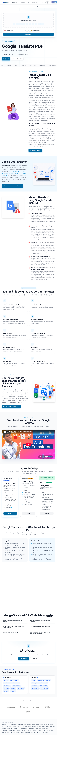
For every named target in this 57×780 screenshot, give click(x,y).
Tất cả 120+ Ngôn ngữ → (49, 763)
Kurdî (12, 728)
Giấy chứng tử (19, 757)
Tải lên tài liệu (23, 658)
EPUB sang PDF (44, 688)
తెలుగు (3, 732)
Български (20, 724)
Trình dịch (6, 2)
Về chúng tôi (4, 741)
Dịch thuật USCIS (19, 747)
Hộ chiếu (17, 759)
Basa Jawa (52, 726)
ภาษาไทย (7, 732)
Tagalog (18, 732)
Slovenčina (28, 730)
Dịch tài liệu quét (15, 682)
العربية (8, 724)
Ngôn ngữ (14, 2)
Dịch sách (13, 688)
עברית (22, 726)
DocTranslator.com (7, 390)
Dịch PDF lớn (7, 682)
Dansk (37, 724)
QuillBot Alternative (6, 765)
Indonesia (39, 726)
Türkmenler (12, 732)
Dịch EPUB (6, 688)
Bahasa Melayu (24, 728)
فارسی (6, 726)
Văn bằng (18, 761)
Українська (27, 732)
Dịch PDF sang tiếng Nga (49, 761)
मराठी (19, 728)
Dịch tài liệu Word (14, 680)
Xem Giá (34, 658)
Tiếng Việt (36, 732)
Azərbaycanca (14, 724)
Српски (43, 730)
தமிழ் (52, 730)
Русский (23, 730)
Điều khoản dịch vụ (12, 741)
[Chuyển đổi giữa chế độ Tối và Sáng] (42, 2)
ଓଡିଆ (40, 728)
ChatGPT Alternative (6, 748)
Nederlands (31, 728)
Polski (47, 728)
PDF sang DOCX (35, 682)
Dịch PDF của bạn (36, 150)
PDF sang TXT (44, 682)
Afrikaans (4, 724)
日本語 (47, 726)
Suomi (10, 726)
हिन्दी (26, 726)
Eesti (3, 726)
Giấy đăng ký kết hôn (20, 753)
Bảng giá (23, 2)
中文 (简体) (41, 732)
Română (18, 730)
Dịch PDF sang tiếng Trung (49, 757)
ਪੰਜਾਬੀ (43, 728)
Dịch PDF (7, 58)
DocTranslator (6, 739)
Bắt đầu (10, 513)
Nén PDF (34, 680)
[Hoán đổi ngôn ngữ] (28, 30)
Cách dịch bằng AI (34, 756)
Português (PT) (12, 730)
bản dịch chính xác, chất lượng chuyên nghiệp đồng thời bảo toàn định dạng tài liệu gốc (14, 173)
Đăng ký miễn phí (17, 58)
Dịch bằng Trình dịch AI (35, 754)
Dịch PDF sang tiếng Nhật (49, 759)
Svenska (48, 730)
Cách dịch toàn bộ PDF (35, 752)
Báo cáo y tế (18, 749)
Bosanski (29, 724)
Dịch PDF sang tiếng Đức (49, 752)
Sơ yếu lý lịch (18, 764)
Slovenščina (34, 730)
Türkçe (22, 732)
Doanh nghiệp (35, 2)
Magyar (34, 726)
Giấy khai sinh (18, 751)
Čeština (33, 724)
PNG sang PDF (43, 685)
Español (51, 724)
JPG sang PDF (35, 685)
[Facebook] (51, 776)
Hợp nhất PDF (41, 680)
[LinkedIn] (48, 776)
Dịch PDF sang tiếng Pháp (49, 750)
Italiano (43, 726)
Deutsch (41, 724)
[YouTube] (54, 776)
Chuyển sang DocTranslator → (11, 406)
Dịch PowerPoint (16, 685)
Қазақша (4, 728)
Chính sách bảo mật (21, 741)
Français (14, 726)
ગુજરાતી (18, 726)
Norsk (36, 728)
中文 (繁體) (47, 732)
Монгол (16, 728)
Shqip (39, 730)
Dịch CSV (6, 691)
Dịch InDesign (21, 688)
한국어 (8, 728)
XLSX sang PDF (35, 688)
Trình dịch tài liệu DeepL (7, 753)
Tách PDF (48, 680)
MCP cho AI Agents (34, 758)
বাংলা (25, 724)
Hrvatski (29, 726)
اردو (32, 732)
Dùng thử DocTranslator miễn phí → (12, 186)
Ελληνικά (46, 724)
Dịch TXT (13, 691)
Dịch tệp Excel (7, 685)
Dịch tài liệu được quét (34, 747)
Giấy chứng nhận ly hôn (21, 755)
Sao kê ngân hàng (19, 762)
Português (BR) (5, 730)
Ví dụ (28, 2)
